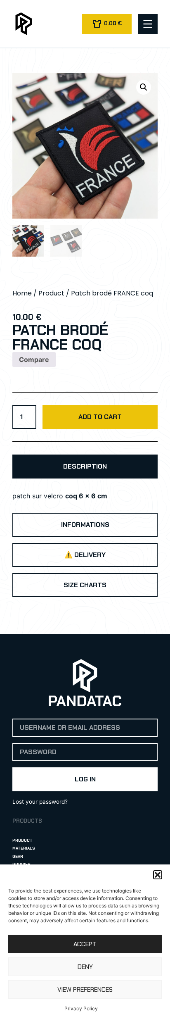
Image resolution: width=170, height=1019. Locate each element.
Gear (17, 856)
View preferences (85, 990)
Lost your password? (40, 801)
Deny (85, 967)
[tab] (85, 467)
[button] (157, 875)
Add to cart (100, 416)
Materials (23, 848)
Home (22, 293)
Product (51, 293)
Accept (85, 944)
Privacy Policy (81, 1008)
